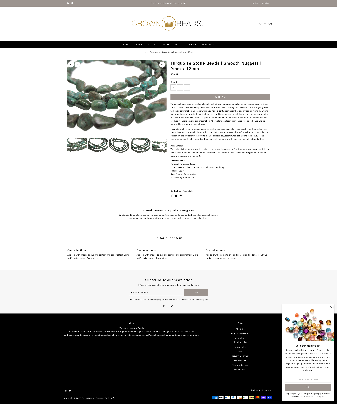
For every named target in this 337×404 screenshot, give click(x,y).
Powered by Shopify (105, 398)
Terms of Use (240, 360)
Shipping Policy (240, 342)
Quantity (174, 82)
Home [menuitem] (126, 44)
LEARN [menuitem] (191, 44)
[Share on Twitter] (176, 196)
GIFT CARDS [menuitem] (208, 44)
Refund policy (240, 369)
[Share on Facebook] (172, 196)
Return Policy (240, 347)
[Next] (77, 65)
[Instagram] (68, 3)
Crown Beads (88, 398)
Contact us (175, 191)
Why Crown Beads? (240, 333)
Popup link (187, 191)
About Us (240, 328)
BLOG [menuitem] (166, 44)
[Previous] (71, 65)
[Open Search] (260, 24)
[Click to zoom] (162, 65)
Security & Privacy (240, 355)
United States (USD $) (259, 3)
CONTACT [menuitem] (153, 44)
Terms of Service (240, 365)
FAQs (240, 351)
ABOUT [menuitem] (178, 44)
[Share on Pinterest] (181, 196)
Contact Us (240, 337)
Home (146, 52)
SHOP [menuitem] (137, 44)
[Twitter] (72, 3)
